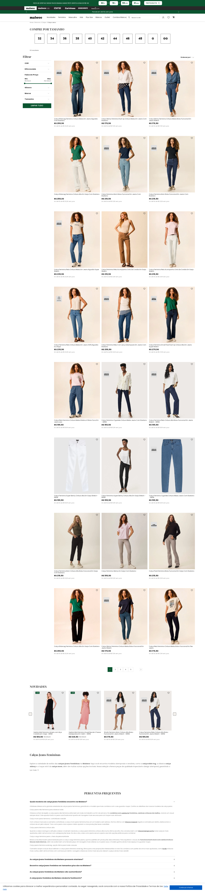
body (165, 849)
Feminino (62, 17)
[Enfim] (57, 8)
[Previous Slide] (26, 12)
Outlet (107, 17)
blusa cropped (131, 822)
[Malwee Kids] (44, 8)
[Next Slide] (178, 12)
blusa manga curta (146, 831)
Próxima (140, 669)
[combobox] (143, 17)
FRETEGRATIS (151, 3)
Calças (44, 22)
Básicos (99, 17)
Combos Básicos (120, 17)
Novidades (51, 17)
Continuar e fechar (186, 887)
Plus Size (89, 17)
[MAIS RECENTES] (125, 57)
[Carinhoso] (70, 8)
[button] (38, 63)
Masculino (73, 17)
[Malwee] (30, 8)
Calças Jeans (52, 22)
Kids (81, 17)
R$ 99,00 (28, 81)
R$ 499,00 (47, 81)
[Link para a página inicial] (31, 22)
